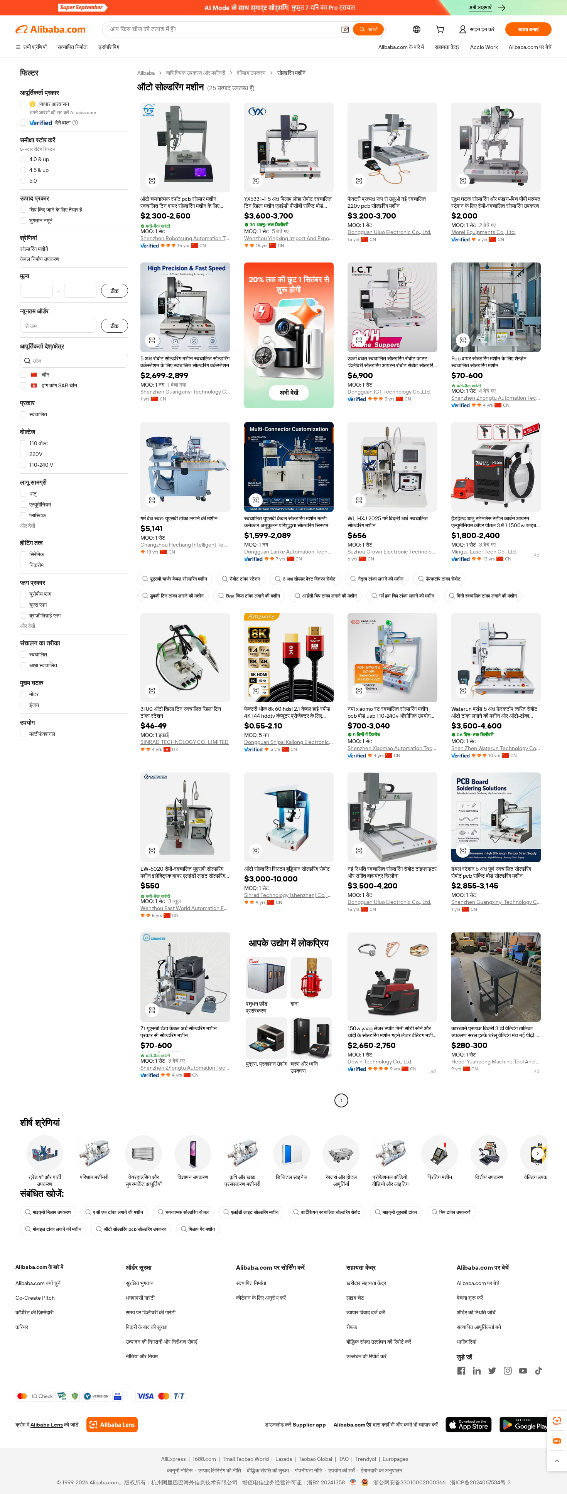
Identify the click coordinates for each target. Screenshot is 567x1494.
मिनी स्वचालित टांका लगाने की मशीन (487, 596)
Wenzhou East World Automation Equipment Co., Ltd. (185, 908)
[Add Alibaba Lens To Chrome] (112, 1424)
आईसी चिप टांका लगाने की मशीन (329, 596)
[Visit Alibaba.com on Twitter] (492, 1370)
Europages (395, 1459)
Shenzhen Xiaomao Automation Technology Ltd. (392, 748)
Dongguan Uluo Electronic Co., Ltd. (389, 232)
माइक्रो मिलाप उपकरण (52, 1212)
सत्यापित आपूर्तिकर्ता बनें (479, 1327)
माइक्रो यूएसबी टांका (400, 1212)
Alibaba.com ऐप (352, 1425)
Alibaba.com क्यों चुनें (38, 1283)
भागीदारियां (466, 1342)
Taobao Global (315, 1459)
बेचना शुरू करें (470, 1298)
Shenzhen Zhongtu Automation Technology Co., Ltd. (496, 398)
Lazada (283, 1459)
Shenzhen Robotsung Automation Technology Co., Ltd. (185, 238)
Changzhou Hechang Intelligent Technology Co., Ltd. (185, 545)
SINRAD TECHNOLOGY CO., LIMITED (184, 742)
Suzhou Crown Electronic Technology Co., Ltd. (392, 551)
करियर (21, 1327)
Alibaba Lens (46, 1425)
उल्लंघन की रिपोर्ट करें (366, 1356)
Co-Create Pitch (35, 1298)
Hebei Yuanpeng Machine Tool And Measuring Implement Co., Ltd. (496, 1061)
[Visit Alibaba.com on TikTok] (538, 1370)
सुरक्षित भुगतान (140, 1283)
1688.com (204, 1459)
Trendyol (365, 1459)
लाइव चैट (355, 1298)
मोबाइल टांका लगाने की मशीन (57, 1229)
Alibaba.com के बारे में (39, 1267)
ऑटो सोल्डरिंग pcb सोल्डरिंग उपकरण (135, 1229)
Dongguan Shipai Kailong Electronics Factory (289, 742)
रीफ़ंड (351, 1327)
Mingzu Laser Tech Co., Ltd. (484, 551)
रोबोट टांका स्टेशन (245, 579)
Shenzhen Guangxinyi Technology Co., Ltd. (185, 392)
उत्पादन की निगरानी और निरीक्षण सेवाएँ (161, 1342)
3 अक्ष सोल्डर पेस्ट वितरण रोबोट (309, 579)
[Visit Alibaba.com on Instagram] (507, 1370)
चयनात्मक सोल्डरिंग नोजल (187, 1212)
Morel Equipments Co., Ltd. (483, 232)
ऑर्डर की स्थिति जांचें (476, 1312)
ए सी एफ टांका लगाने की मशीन (118, 1212)
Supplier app (309, 1425)
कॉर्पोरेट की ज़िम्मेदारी (34, 1312)
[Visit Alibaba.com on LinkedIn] (476, 1370)
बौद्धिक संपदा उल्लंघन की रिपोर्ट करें (378, 1342)
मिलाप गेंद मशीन (202, 1229)
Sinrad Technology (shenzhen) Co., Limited (289, 895)
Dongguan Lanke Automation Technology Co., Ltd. (289, 551)
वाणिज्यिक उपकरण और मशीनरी (195, 73)
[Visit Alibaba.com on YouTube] (523, 1370)
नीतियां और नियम (142, 1356)
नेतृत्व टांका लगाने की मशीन (380, 579)
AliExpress (173, 1459)
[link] (557, 1421)
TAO (344, 1459)
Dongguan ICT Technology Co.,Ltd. (389, 392)
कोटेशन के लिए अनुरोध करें (261, 1298)
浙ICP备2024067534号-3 (480, 1482)
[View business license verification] (353, 1482)
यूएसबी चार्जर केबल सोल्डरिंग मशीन (178, 579)
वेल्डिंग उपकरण (251, 73)
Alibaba (146, 73)
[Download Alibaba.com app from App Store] (469, 1424)
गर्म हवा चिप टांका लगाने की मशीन (406, 596)
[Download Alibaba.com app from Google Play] (526, 1424)
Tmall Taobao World (246, 1459)
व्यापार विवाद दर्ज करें (365, 1312)
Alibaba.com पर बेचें (478, 1283)
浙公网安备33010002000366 (409, 1482)
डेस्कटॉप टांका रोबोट (443, 579)
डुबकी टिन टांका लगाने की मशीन (177, 596)
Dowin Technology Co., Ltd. (380, 1061)
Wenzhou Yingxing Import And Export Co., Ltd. (289, 238)
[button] (345, 29)
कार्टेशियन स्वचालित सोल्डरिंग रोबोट (330, 1212)
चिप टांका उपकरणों (455, 1212)
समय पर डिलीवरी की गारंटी (151, 1312)
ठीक (114, 291)
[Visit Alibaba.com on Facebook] (461, 1370)
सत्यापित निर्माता (251, 1283)
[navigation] (74, 587)
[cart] (441, 30)
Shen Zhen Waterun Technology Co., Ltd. (496, 748)
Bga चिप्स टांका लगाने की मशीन (253, 596)
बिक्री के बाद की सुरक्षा (146, 1327)
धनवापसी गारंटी (140, 1298)
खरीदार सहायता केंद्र (366, 1283)
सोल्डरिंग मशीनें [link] (291, 73)
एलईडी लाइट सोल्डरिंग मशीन (254, 1212)
